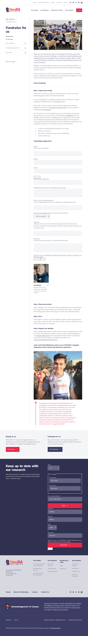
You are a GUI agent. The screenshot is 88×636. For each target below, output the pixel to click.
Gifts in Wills (75, 568)
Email (36, 159)
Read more (11, 449)
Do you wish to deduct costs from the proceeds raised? (51, 213)
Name (35, 146)
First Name (53, 477)
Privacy (16, 620)
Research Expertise (52, 571)
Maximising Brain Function (37, 569)
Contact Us (45, 592)
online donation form (43, 336)
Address (51, 509)
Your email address (54, 496)
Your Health (37, 560)
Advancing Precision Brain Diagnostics (38, 574)
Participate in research (75, 564)
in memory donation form (58, 107)
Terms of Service (60, 542)
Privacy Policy (67, 255)
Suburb (50, 516)
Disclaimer (8, 620)
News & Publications (21, 592)
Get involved (53, 449)
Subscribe (63, 545)
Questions (37, 239)
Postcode (51, 532)
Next (63, 506)
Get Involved (10, 19)
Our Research (52, 560)
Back (43, 259)
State (50, 524)
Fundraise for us (76, 571)
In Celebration (69, 115)
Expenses (36, 222)
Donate (79, 10)
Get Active (58, 102)
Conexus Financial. (55, 628)
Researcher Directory (50, 564)
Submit (37, 177)
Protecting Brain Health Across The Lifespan (39, 564)
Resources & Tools (64, 561)
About (8, 592)
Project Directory (52, 568)
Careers (35, 592)
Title (49, 465)
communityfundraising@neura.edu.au (45, 340)
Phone (36, 168)
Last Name (52, 485)
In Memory (47, 110)
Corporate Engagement (75, 575)
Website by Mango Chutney (75, 620)
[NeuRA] (13, 10)
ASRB (61, 566)
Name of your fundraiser (41, 179)
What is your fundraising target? (44, 200)
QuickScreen (63, 568)
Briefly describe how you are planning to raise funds (50, 188)
